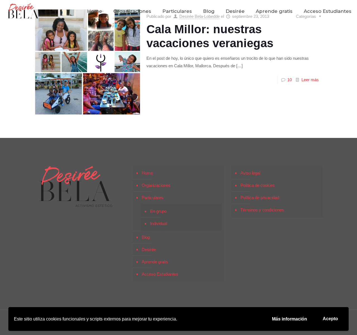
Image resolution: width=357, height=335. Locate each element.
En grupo (158, 211)
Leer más (310, 79)
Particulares (152, 197)
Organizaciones (156, 185)
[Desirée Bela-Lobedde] (23, 11)
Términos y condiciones (262, 209)
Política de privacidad (259, 197)
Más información (289, 319)
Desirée (149, 249)
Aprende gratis (155, 261)
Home (147, 173)
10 (289, 79)
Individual (158, 223)
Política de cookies (257, 185)
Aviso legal (250, 173)
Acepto (330, 318)
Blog (146, 237)
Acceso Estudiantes (160, 274)
